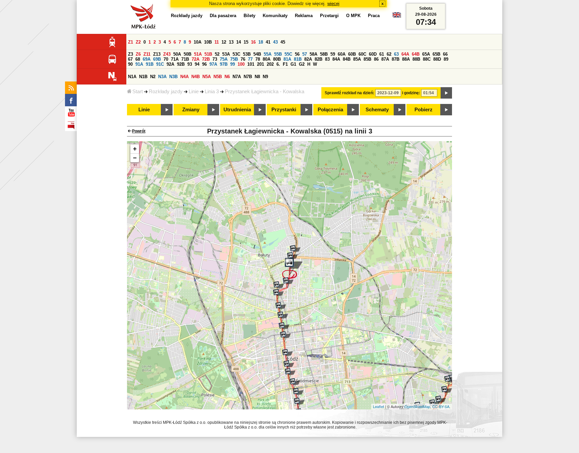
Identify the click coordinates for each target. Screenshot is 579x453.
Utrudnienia (237, 109)
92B (181, 64)
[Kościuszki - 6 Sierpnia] (287, 354)
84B (346, 59)
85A (357, 59)
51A (198, 54)
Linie (194, 91)
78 (257, 59)
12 (223, 42)
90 (130, 64)
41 (268, 42)
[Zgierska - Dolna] (278, 286)
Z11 (146, 54)
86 (376, 59)
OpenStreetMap (417, 406)
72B (206, 59)
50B (187, 54)
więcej (333, 3)
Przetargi (329, 15)
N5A (206, 76)
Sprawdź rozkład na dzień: (349, 93)
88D (437, 59)
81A (287, 59)
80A (266, 59)
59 (332, 54)
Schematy (377, 109)
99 (232, 64)
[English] (396, 16)
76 (243, 59)
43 (275, 42)
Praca (374, 15)
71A (175, 59)
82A (308, 59)
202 (270, 64)
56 (297, 54)
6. (278, 64)
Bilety (249, 15)
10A (197, 42)
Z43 (167, 54)
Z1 (130, 42)
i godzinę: (411, 93)
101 (250, 64)
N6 (227, 76)
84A (336, 59)
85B (367, 59)
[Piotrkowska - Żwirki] (298, 393)
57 (304, 54)
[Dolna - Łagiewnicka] (288, 282)
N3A (162, 76)
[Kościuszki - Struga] (288, 365)
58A (313, 54)
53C (236, 54)
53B (247, 54)
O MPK (353, 15)
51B (208, 54)
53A (226, 54)
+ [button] (135, 148)
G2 (302, 64)
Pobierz (423, 109)
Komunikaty (275, 15)
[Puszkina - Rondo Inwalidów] (449, 381)
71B (185, 59)
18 (260, 42)
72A (195, 59)
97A (213, 64)
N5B (217, 76)
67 (130, 59)
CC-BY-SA (440, 406)
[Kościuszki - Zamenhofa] (290, 373)
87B (395, 59)
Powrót (138, 131)
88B (416, 59)
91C (160, 64)
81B (298, 59)
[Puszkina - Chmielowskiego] (446, 391)
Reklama (304, 15)
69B (157, 59)
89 (446, 59)
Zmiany (190, 109)
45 (282, 42)
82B (318, 59)
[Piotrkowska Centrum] (295, 383)
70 (166, 59)
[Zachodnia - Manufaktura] (282, 317)
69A (146, 59)
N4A (184, 76)
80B (277, 59)
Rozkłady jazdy (166, 91)
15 (246, 42)
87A (385, 59)
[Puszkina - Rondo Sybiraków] (440, 401)
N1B (143, 76)
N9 (265, 76)
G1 (293, 64)
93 (189, 64)
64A (405, 54)
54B (257, 54)
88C (427, 59)
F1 (285, 64)
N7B (248, 76)
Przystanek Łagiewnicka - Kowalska (264, 91)
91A (139, 64)
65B (436, 54)
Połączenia (330, 109)
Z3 (130, 54)
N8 (257, 76)
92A (170, 64)
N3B (173, 76)
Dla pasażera (223, 15)
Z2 (138, 42)
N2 (152, 76)
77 (250, 59)
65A (426, 54)
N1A (132, 76)
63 (396, 54)
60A (341, 54)
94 (197, 64)
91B (149, 64)
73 (214, 59)
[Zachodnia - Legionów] (284, 327)
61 (381, 54)
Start (137, 91)
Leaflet (378, 406)
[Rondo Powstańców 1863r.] (295, 250)
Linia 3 (212, 91)
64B (416, 54)
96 (204, 64)
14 (238, 42)
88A (406, 59)
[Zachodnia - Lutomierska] (280, 307)
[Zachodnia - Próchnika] (285, 336)
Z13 (156, 54)
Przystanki (283, 109)
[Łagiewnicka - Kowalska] (292, 268)
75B (234, 59)
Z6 (138, 54)
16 (253, 42)
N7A (237, 76)
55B (278, 54)
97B (224, 64)
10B (208, 42)
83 (327, 59)
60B (352, 54)
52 (217, 54)
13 (231, 42)
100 (241, 64)
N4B (195, 76)
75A (224, 59)
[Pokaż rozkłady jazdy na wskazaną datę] (446, 93)
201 (260, 64)
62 (389, 54)
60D (373, 54)
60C (362, 54)
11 (216, 42)
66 (445, 54)
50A (177, 54)
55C (288, 54)
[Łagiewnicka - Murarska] (292, 257)
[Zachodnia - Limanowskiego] (278, 294)
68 (137, 59)
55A (267, 54)
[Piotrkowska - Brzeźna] (299, 403)
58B (324, 54)
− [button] (135, 157)
